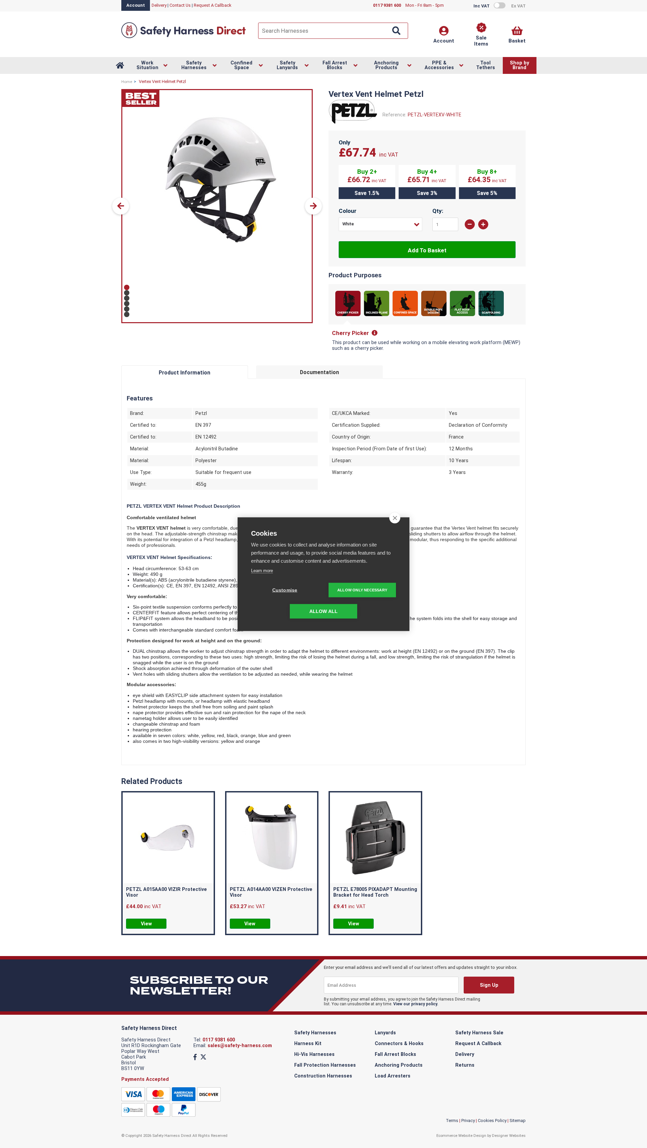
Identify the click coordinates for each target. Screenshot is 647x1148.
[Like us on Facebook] (195, 1057)
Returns (464, 1065)
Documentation (319, 372)
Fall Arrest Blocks (395, 1054)
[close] (394, 517)
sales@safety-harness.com (240, 1045)
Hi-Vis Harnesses (314, 1054)
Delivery (159, 5)
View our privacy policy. (415, 1004)
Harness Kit (307, 1043)
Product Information (184, 372)
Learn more (262, 570)
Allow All (323, 611)
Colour (348, 210)
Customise (285, 589)
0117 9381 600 (219, 1040)
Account (135, 5)
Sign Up (489, 985)
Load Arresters (392, 1076)
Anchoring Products (399, 1065)
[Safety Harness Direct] (183, 37)
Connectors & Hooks (399, 1043)
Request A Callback (213, 5)
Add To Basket (427, 250)
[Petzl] (353, 122)
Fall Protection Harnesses (325, 1065)
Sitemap (518, 1120)
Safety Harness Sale (479, 1033)
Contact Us (180, 5)
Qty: (437, 210)
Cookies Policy (492, 1120)
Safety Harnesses (315, 1033)
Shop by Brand (519, 65)
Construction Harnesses (323, 1076)
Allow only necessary (362, 590)
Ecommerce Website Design (461, 1135)
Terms (452, 1120)
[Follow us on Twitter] (203, 1057)
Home (126, 81)
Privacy (468, 1120)
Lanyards (385, 1033)
